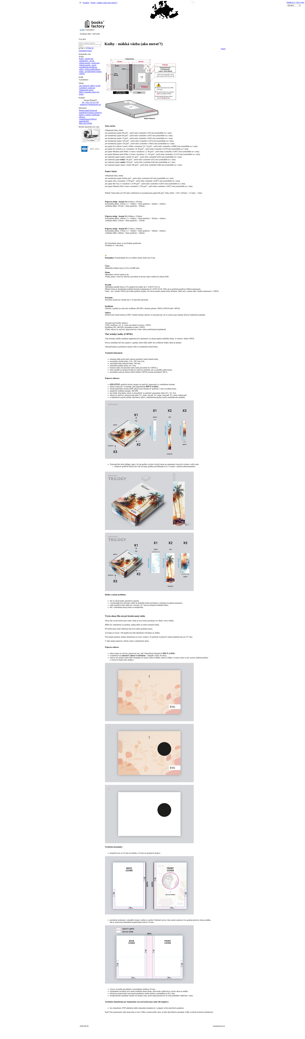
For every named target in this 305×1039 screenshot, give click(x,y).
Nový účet (300, 2)
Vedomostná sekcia (86, 90)
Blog (81, 110)
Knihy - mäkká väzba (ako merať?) (104, 3)
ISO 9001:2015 (84, 122)
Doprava (87, 119)
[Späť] (223, 49)
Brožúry (86, 67)
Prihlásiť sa (291, 2)
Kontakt (86, 110)
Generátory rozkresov (87, 88)
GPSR (89, 123)
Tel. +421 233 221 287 (90, 102)
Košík (82, 30)
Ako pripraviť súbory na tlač (89, 86)
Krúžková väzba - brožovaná (88, 68)
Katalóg (86, 3)
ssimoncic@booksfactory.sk (90, 104)
